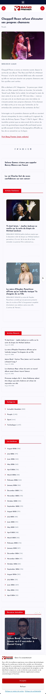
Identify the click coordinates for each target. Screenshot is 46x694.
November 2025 (13, 496)
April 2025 (11, 532)
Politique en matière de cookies (14, 691)
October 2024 (12, 564)
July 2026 (10, 454)
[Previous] (36, 612)
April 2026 (11, 469)
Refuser (23, 686)
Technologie (11, 425)
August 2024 (11, 574)
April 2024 (11, 595)
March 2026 (11, 475)
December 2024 (13, 553)
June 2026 (11, 459)
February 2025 (12, 543)
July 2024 (10, 580)
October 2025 (12, 501)
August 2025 (11, 511)
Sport (9, 420)
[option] (23, 634)
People (3, 27)
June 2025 (10, 522)
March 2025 (11, 538)
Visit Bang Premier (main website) (15, 137)
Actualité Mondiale (14, 409)
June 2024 (11, 585)
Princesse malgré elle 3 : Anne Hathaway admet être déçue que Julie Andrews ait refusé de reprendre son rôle (22, 381)
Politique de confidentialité (33, 691)
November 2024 (13, 559)
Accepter (23, 681)
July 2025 (10, 517)
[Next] (39, 612)
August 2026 (11, 449)
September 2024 (13, 569)
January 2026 (12, 485)
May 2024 (10, 590)
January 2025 (12, 548)
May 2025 (10, 527)
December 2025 (13, 490)
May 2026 (10, 464)
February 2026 (12, 480)
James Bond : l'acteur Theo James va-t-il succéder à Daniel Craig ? (22, 641)
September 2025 (13, 506)
